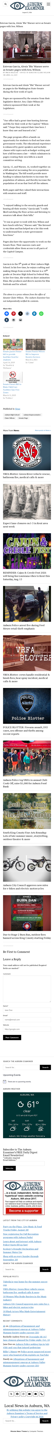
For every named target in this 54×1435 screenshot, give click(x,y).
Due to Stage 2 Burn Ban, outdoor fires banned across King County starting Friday (27, 936)
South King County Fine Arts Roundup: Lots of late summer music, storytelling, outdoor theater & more (25, 836)
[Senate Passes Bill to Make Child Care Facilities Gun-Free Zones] (13, 377)
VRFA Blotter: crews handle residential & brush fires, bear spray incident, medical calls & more (26, 678)
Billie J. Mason (10, 1351)
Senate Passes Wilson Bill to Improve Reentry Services (35, 354)
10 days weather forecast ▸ (27, 1136)
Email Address (10, 1160)
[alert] (27, 1081)
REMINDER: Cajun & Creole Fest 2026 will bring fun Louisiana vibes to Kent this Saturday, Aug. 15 (26, 576)
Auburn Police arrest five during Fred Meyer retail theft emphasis (23, 627)
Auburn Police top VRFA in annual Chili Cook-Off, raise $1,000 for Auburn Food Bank (25, 783)
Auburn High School (12, 415)
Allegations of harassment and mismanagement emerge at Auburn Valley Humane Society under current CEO (24, 1329)
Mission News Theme (19, 1431)
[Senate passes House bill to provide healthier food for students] (13, 344)
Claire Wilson (10, 418)
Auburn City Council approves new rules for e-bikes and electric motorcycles (25, 886)
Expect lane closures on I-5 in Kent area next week (25, 525)
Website (6, 1025)
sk (4, 1325)
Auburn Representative (32, 415)
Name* (5, 1006)
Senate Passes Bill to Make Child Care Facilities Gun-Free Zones (12, 388)
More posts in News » (43, 430)
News (17, 408)
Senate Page (23, 418)
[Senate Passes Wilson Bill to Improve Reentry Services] (35, 344)
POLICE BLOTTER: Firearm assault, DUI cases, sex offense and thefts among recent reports (25, 730)
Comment (7, 974)
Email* (5, 1015)
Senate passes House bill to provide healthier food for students (12, 355)
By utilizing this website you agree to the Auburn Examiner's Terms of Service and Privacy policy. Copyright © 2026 (27, 1413)
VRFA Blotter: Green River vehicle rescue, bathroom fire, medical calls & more (26, 475)
